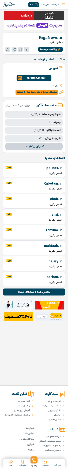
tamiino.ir (54, 230)
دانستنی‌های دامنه (53, 450)
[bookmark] (20, 49)
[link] (9, 4)
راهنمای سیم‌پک (23, 405)
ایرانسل (57, 415)
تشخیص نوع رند (53, 410)
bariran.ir (54, 277)
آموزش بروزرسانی (22, 410)
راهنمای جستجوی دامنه (50, 445)
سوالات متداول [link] (27, 439)
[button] (50, 49)
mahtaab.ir (53, 246)
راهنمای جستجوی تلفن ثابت (17, 415)
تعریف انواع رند (54, 401)
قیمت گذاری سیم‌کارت (51, 405)
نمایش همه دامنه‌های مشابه (34, 292)
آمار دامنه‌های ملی (53, 436)
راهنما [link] (31, 450)
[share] (14, 49)
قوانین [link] (30, 444)
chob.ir (56, 199)
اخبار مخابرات (24, 401)
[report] (7, 49)
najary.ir (55, 261)
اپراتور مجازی (55, 419)
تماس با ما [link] (29, 433)
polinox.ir (54, 168)
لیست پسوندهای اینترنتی (50, 441)
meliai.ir (55, 214)
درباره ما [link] (30, 428)
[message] (26, 49)
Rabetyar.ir (53, 183)
